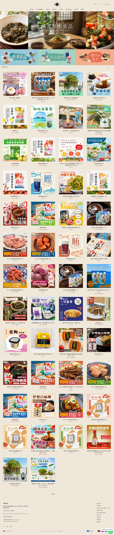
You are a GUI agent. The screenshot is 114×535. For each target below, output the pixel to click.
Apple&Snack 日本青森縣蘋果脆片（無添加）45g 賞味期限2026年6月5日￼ (71, 164)
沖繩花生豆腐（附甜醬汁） (15, 97)
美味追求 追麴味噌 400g (15, 354)
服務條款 (99, 519)
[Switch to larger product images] (2, 67)
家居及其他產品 (69, 9)
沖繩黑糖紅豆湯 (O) (15, 227)
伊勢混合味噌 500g (98, 354)
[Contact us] (110, 531)
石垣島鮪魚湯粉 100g (71, 258)
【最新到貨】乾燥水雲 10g (99, 97)
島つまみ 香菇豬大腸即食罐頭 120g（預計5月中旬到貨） (71, 387)
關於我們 (99, 503)
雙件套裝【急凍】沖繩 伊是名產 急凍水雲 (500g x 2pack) (99, 290)
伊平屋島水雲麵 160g (99, 163)
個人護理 (61, 9)
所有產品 (76, 9)
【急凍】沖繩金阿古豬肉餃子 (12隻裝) (98, 258)
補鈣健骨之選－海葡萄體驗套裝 (71, 97)
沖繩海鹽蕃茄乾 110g (15, 196)
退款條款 (99, 515)
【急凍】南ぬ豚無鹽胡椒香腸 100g (99, 419)
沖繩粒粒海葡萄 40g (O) (43, 130)
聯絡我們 (99, 521)
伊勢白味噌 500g (43, 419)
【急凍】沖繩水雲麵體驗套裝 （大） (71, 290)
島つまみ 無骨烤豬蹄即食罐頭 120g (15, 290)
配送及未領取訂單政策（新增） (104, 508)
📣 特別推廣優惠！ (40, 9)
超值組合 (48, 9)
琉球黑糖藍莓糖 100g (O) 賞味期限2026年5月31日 (43, 322)
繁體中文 (95, 4)
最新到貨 (32, 9)
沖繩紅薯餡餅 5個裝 (43, 290)
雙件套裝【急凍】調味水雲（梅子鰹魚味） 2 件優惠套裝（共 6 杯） (43, 451)
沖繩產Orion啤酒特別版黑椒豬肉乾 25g (71, 227)
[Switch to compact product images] (7, 67)
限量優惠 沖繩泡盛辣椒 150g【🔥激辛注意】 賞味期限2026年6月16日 (99, 451)
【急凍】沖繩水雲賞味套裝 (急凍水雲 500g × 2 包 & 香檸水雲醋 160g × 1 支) (43, 98)
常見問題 (99, 505)
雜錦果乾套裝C (43, 227)
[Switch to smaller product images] (4, 67)
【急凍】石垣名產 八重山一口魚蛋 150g (71, 322)
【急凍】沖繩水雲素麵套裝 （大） (99, 227)
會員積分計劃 (100, 510)
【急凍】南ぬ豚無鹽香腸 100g (15, 451)
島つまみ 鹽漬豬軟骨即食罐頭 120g (15, 258)
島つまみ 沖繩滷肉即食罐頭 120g (43, 258)
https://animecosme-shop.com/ (10, 521)
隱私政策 (99, 517)
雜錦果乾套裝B (15, 419)
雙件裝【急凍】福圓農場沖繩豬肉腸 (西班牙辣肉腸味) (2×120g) (71, 354)
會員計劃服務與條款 (101, 512)
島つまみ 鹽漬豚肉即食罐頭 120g (98, 386)
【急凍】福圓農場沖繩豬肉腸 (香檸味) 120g (43, 354)
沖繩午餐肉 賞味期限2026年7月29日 (71, 196)
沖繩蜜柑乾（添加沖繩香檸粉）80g (99, 196)
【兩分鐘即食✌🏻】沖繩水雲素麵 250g (71, 130)
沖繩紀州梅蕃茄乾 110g (43, 163)
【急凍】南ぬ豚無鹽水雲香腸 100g (71, 451)
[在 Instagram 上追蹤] (7, 526)
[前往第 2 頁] (61, 492)
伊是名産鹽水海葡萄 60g (15, 483)
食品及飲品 (54, 9)
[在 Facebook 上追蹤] (3, 526)
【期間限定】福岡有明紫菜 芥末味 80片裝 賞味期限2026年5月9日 (99, 131)
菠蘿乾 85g (15, 130)
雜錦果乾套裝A (43, 386)
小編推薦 (82, 9)
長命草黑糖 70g (98, 322)
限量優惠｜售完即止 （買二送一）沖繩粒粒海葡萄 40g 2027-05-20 (43, 484)
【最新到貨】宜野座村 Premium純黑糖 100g (15, 322)
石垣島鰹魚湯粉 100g (43, 196)
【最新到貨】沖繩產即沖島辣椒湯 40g (15, 386)
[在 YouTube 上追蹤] (10, 526)
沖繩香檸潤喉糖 (15, 163)
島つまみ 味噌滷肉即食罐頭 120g (70, 419)
